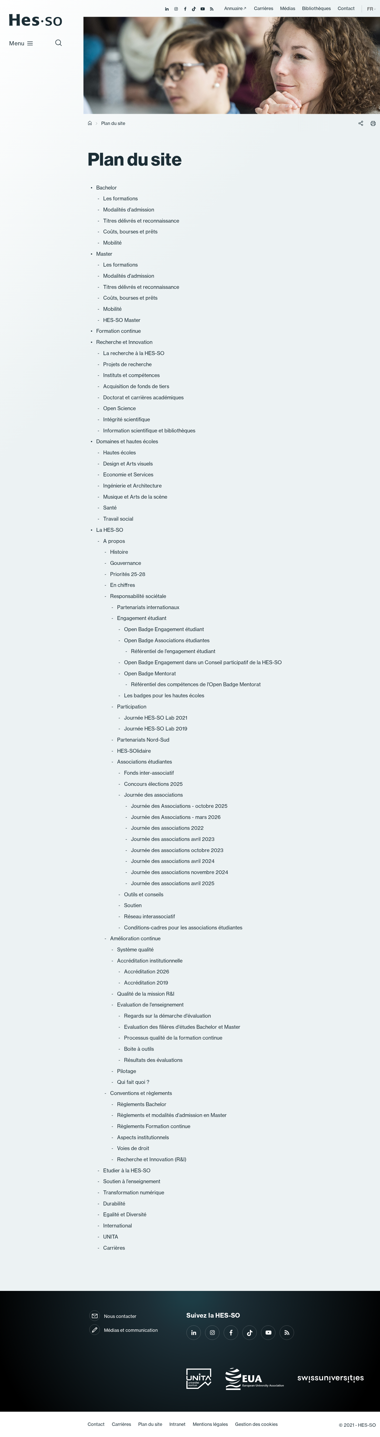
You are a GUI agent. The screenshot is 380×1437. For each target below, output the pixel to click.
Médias (287, 8)
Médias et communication (131, 1330)
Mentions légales (210, 1424)
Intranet (177, 1424)
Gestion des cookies (256, 1424)
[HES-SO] (35, 25)
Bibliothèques (316, 8)
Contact (346, 8)
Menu (16, 43)
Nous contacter (120, 1316)
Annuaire (233, 8)
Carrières (263, 8)
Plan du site (150, 1424)
